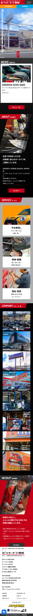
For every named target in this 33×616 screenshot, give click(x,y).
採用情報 (25, 6)
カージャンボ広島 (7, 85)
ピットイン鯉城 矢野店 (9, 567)
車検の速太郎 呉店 (8, 583)
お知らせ (6, 87)
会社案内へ (16, 191)
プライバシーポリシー (22, 598)
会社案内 (4, 593)
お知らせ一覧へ (16, 107)
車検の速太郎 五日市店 (9, 580)
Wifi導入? (5, 90)
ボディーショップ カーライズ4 (11, 589)
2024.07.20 (5, 93)
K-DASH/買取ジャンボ (9, 572)
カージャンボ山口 (7, 564)
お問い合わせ (5, 598)
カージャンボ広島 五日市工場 (11, 578)
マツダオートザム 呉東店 (9, 569)
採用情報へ (16, 545)
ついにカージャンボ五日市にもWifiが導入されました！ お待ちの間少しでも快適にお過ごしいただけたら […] (16, 97)
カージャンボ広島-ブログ (20, 85)
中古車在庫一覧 (20, 593)
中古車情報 (8, 6)
